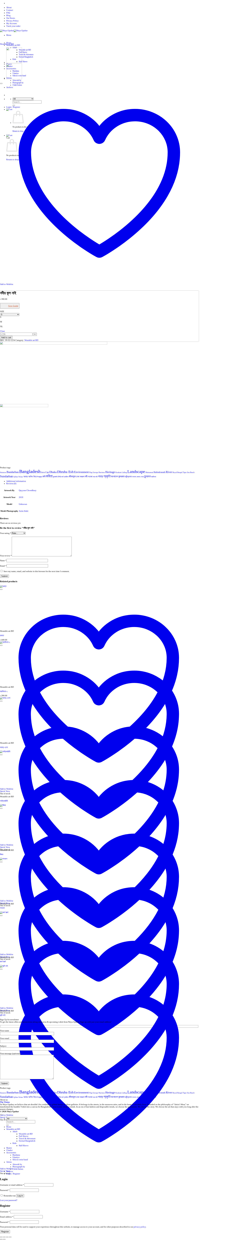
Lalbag (124, 472)
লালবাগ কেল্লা (136, 477)
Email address (6, 1217)
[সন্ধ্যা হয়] (14, 79)
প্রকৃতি (107, 476)
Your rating (5, 533)
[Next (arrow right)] (4, 1239)
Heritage (110, 472)
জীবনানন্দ (72, 476)
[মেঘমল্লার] (14, 62)
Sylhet (15, 477)
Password (4, 1190)
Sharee (9, 1148)
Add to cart (6, 337)
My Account (11, 23)
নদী (86, 476)
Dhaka (53, 472)
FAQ (8, 13)
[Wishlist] (1, 83)
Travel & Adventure (26, 54)
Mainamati (149, 472)
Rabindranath (159, 472)
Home (8, 43)
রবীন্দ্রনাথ (128, 476)
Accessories (11, 1153)
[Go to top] (1, 1114)
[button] (8, 35)
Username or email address (12, 1185)
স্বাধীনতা (153, 477)
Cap (47, 472)
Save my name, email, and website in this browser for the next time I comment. (36, 571)
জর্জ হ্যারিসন (65, 477)
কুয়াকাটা (55, 477)
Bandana (16, 1155)
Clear (2, 331)
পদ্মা (94, 477)
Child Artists (18, 1169)
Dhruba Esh (65, 472)
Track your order (13, 26)
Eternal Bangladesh (26, 57)
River (169, 472)
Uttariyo (16, 1157)
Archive (9, 1171)
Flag (90, 472)
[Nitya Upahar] (14, 31)
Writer (20, 477)
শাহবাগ (2, 908)
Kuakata (118, 472)
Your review (6, 556)
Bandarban (13, 472)
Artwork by (17, 80)
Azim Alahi (23, 511)
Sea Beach (190, 472)
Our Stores (10, 18)
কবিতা (49, 476)
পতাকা (90, 476)
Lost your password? (8, 1200)
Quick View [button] (5, 1171)
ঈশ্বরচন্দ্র (39, 477)
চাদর (59, 476)
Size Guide (13, 306)
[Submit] (7, 1125)
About (9, 7)
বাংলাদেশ (114, 476)
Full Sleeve (23, 52)
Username (5, 1212)
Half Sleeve (23, 61)
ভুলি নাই (2, 1015)
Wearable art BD (25, 50)
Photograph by (18, 83)
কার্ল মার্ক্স (3, 962)
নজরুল (82, 476)
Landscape (136, 471)
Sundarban (6, 476)
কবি (44, 476)
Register (5, 1231)
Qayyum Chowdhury (27, 490)
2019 (21, 497)
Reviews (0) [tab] (11, 483)
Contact (9, 10)
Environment (81, 472)
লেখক (142, 477)
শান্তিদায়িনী (4, 801)
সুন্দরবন (147, 476)
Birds (43, 472)
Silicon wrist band (20, 1160)
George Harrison (99, 472)
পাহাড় (100, 476)
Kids (14, 1143)
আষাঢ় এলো (4, 747)
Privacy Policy (12, 21)
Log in (20, 1196)
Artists (9, 1162)
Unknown (23, 504)
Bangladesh (30, 471)
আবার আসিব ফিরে (30, 476)
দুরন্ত (2, 635)
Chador (9, 1150)
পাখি (96, 477)
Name (3, 561)
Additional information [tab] (16, 481)
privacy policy (140, 1227)
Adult (15, 1131)
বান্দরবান (122, 476)
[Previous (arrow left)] (1, 1239)
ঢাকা (77, 476)
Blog (8, 15)
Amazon (3, 472)
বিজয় (1, 854)
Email (3, 566)
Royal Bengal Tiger (180, 472)
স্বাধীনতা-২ (4, 691)
